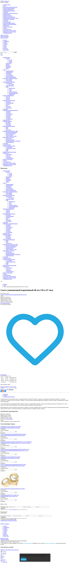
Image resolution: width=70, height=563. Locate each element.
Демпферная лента (7, 33)
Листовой (8, 101)
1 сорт (10, 89)
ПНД (7, 128)
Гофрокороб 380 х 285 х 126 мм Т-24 (9, 496)
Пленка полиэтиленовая (9, 8)
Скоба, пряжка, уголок (11, 136)
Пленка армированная (8, 9)
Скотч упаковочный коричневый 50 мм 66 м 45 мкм (13, 435)
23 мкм (10, 62)
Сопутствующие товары (9, 396)
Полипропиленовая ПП (11, 132)
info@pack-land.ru (5, 36)
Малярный (8, 73)
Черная (7, 64)
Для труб (8, 104)
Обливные (8, 125)
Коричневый (10, 418)
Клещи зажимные (10, 139)
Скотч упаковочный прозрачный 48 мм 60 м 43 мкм (13, 465)
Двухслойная (9, 79)
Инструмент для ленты (8, 19)
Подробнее (23, 556)
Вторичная (8, 66)
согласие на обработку (13, 509)
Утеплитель (8, 107)
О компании (6, 41)
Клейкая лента (6, 14)
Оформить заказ (4, 549)
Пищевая (8, 67)
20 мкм (10, 61)
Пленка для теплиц (7, 26)
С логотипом (9, 74)
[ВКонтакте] (1, 391)
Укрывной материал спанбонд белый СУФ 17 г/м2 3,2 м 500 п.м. (16, 443)
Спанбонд (5, 12)
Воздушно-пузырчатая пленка (10, 7)
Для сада (8, 155)
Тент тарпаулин (7, 29)
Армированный (9, 71)
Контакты (5, 48)
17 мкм (10, 59)
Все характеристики (5, 303)
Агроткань (8, 115)
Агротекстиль (9, 114)
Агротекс (8, 116)
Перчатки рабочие (7, 15)
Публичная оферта (27, 543)
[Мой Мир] (5, 391)
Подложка (8, 106)
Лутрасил (8, 117)
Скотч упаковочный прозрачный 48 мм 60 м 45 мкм (13, 488)
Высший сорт (12, 88)
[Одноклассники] (3, 391)
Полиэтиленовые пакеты (9, 23)
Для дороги (8, 157)
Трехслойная (9, 80)
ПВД (7, 87)
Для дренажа (9, 154)
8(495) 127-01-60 (4, 35)
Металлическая (9, 134)
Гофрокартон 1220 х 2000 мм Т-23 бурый (10, 427)
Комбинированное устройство (13, 141)
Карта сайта (6, 49)
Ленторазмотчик (10, 142)
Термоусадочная (10, 85)
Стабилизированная (13, 93)
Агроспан (8, 112)
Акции (4, 47)
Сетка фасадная (7, 21)
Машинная (8, 63)
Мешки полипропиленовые (9, 24)
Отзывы (5, 42)
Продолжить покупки (13, 549)
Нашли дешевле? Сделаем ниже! (8, 386)
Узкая (7, 68)
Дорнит (5, 28)
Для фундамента (10, 158)
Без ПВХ (8, 122)
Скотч (4, 5)
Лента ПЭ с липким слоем (9, 30)
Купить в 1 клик (4, 389)
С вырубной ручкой (10, 148)
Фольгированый (10, 102)
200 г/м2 (8, 99)
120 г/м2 (8, 96)
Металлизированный (11, 77)
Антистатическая (13, 91)
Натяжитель (9, 138)
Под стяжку (11, 84)
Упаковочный (9, 72)
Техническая (9, 83)
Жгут (7, 105)
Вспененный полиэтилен (9, 10)
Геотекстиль (6, 25)
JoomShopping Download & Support (9, 520)
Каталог (5, 40)
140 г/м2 (8, 98)
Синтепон (5, 20)
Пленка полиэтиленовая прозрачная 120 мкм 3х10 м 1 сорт (14, 450)
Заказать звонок (4, 37)
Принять (23, 559)
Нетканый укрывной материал (10, 13)
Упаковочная (12, 94)
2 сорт (10, 90)
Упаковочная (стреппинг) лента (10, 18)
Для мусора (8, 130)
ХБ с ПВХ (8, 123)
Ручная (7, 58)
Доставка (5, 43)
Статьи (5, 46)
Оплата (5, 45)
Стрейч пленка (6, 4)
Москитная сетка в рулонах (9, 31)
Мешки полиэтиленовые (9, 17)
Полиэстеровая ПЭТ (11, 133)
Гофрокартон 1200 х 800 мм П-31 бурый (10, 458)
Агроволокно (9, 118)
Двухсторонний (9, 75)
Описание (5, 394)
